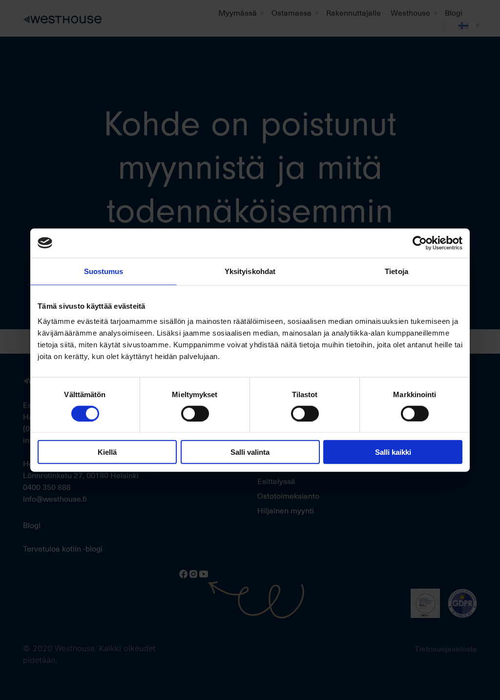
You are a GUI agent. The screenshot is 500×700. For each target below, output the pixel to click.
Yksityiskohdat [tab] (250, 271)
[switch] (195, 413)
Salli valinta (250, 452)
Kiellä (107, 452)
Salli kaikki (393, 452)
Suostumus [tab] (104, 271)
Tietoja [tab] (396, 271)
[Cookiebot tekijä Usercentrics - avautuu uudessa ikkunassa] (419, 242)
